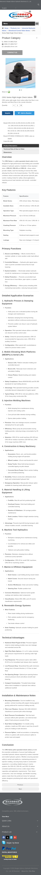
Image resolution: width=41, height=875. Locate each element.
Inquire (7, 113)
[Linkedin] (11, 837)
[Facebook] (3, 837)
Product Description (10, 146)
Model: (5, 123)
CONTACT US (12, 52)
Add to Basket (26, 113)
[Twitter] (7, 837)
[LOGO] (20, 15)
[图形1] (12, 801)
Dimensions (8, 152)
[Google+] (15, 837)
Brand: (5, 136)
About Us (24, 871)
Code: (5, 141)
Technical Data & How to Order (14, 149)
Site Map (32, 871)
